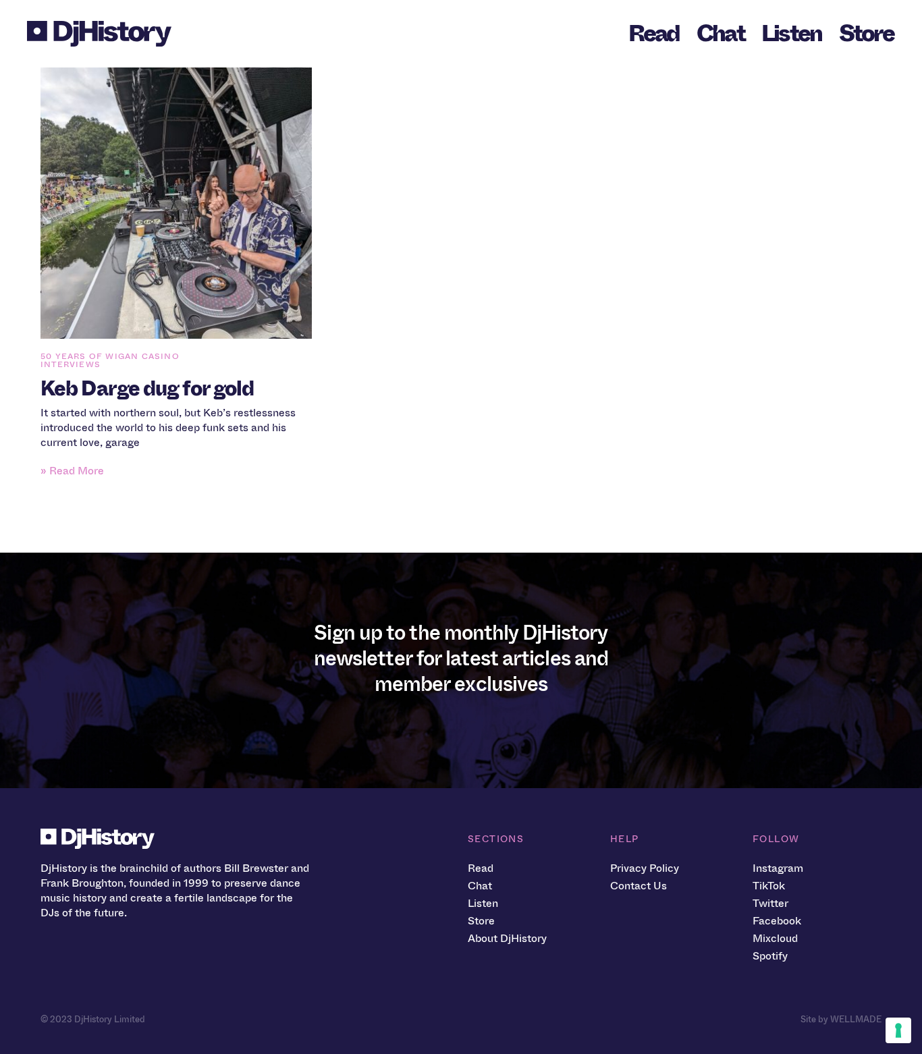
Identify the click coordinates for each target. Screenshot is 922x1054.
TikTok (769, 885)
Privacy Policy (644, 868)
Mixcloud (775, 938)
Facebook (777, 920)
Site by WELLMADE (841, 1019)
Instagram (778, 868)
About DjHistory (507, 938)
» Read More (72, 470)
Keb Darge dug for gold (147, 389)
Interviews (70, 364)
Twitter (770, 903)
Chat (720, 33)
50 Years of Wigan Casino (110, 356)
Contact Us (638, 885)
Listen (791, 33)
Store (866, 33)
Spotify (770, 956)
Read (654, 33)
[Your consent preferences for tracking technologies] (898, 1030)
